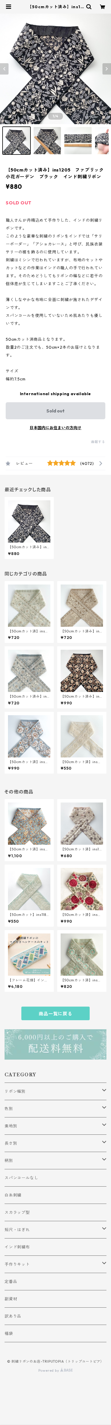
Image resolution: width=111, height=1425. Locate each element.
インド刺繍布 (17, 1247)
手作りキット (17, 1264)
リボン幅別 (15, 1091)
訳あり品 (13, 1316)
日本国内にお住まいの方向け (55, 427)
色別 (9, 1108)
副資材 (11, 1298)
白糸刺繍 (13, 1195)
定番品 (11, 1281)
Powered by (49, 1370)
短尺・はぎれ (17, 1229)
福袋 (9, 1333)
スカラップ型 (17, 1212)
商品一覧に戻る (55, 1014)
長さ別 (11, 1143)
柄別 (9, 1160)
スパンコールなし (21, 1177)
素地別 (11, 1125)
